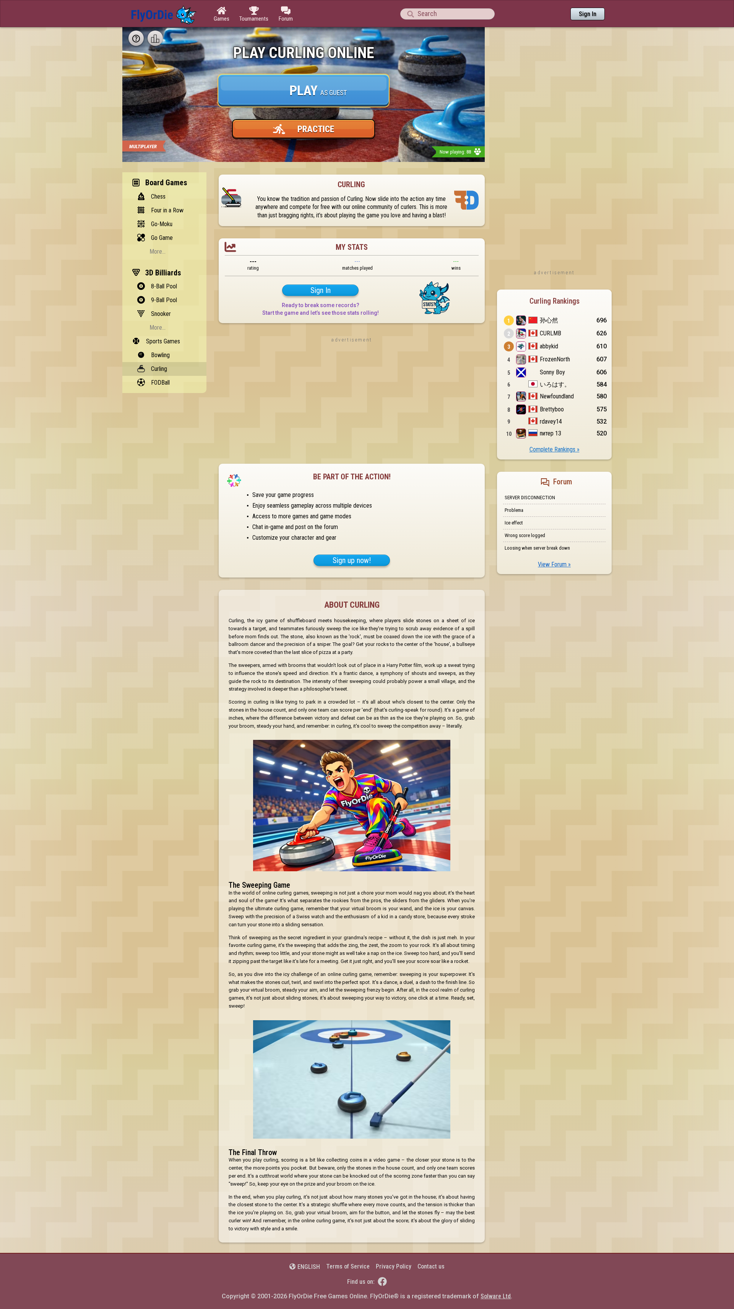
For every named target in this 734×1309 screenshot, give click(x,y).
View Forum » (554, 564)
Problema (514, 510)
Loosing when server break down (537, 548)
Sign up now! (352, 560)
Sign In (587, 14)
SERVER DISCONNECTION (530, 497)
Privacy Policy (393, 1266)
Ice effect (514, 523)
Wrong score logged (525, 535)
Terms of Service (348, 1266)
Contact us (431, 1266)
